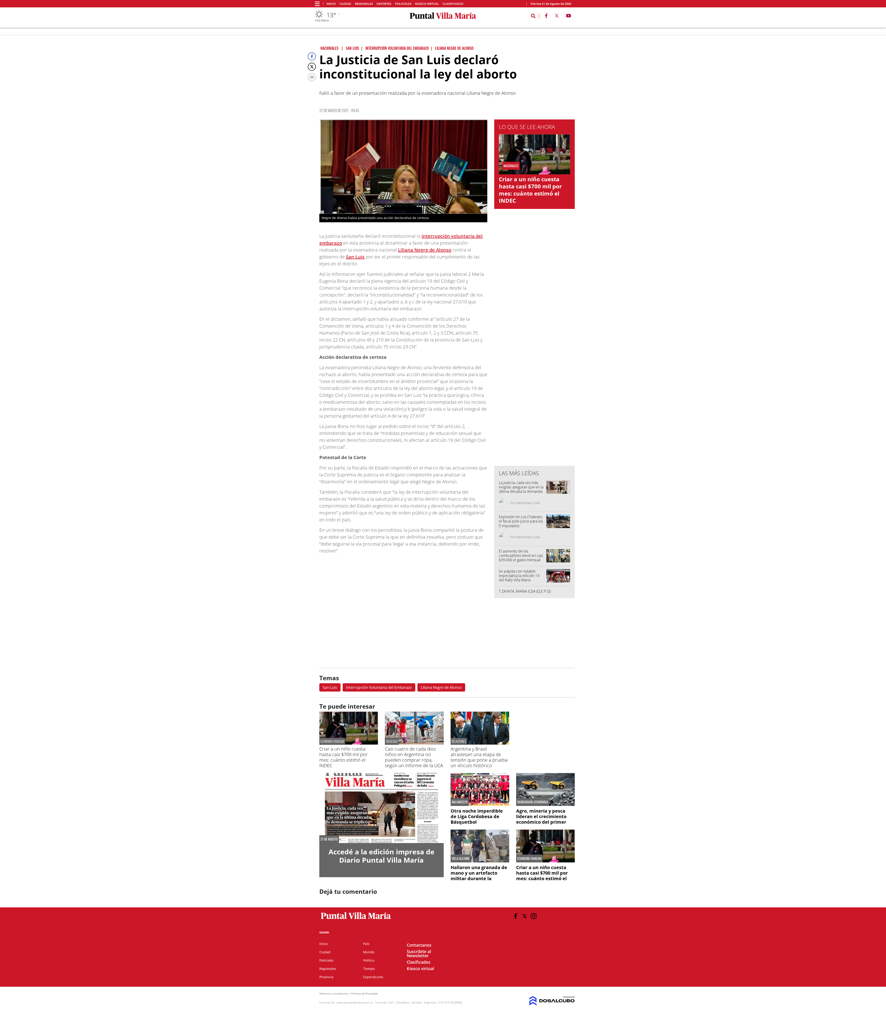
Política (368, 960)
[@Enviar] (312, 77)
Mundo (368, 952)
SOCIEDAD (392, 741)
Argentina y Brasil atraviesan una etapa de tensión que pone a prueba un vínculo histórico (479, 757)
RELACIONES (459, 741)
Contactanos (419, 945)
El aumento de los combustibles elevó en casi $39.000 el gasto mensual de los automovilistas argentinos (521, 560)
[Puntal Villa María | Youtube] (568, 16)
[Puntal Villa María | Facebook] (546, 16)
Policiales (403, 3)
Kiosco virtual (427, 3)
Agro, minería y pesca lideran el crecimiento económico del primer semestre (541, 819)
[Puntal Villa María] (355, 919)
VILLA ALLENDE (461, 858)
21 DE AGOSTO (329, 839)
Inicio (331, 3)
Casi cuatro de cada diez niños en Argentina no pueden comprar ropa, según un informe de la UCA (414, 757)
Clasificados (453, 3)
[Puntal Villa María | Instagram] (533, 916)
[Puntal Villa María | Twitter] (556, 16)
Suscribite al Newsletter (419, 953)
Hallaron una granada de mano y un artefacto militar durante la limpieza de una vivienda (479, 875)
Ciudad (345, 3)
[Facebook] (312, 56)
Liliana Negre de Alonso (424, 250)
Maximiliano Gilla (528, 503)
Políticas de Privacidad (364, 993)
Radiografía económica (532, 802)
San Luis (355, 257)
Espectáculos (373, 977)
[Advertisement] (534, 369)
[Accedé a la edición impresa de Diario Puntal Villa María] (381, 808)
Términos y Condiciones (333, 993)
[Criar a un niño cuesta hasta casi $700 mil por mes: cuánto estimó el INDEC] (348, 743)
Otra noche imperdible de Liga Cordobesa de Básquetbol (477, 816)
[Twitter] (312, 67)
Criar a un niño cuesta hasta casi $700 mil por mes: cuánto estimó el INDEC (530, 190)
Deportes (384, 3)
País (366, 944)
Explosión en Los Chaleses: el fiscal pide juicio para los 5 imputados (521, 521)
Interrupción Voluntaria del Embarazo (379, 687)
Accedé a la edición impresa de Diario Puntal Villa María (381, 856)
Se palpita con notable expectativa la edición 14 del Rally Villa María (519, 575)
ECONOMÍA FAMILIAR (332, 741)
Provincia (326, 977)
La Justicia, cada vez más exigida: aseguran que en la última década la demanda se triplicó (521, 489)
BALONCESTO (460, 802)
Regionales (364, 3)
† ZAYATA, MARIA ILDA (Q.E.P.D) (525, 591)
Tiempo (369, 968)
